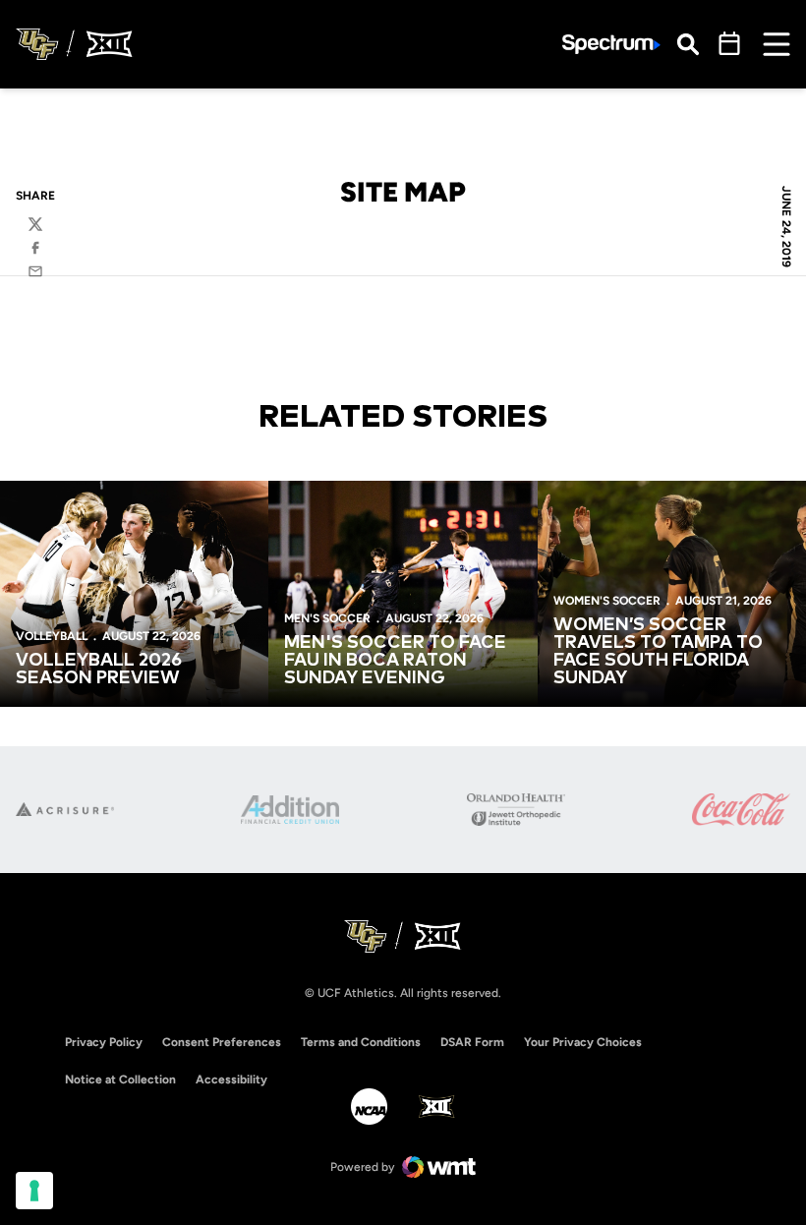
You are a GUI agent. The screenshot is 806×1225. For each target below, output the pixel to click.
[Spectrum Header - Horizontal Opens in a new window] (611, 44)
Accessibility (231, 1079)
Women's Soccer (607, 601)
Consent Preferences (221, 1042)
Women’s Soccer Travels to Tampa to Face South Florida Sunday (658, 651)
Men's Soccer (327, 618)
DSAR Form (472, 1042)
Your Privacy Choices (583, 1042)
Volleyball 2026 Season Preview (99, 669)
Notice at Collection (120, 1079)
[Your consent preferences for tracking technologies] (34, 1190)
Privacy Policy (104, 1042)
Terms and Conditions (361, 1042)
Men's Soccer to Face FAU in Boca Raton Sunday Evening (395, 660)
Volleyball (51, 636)
